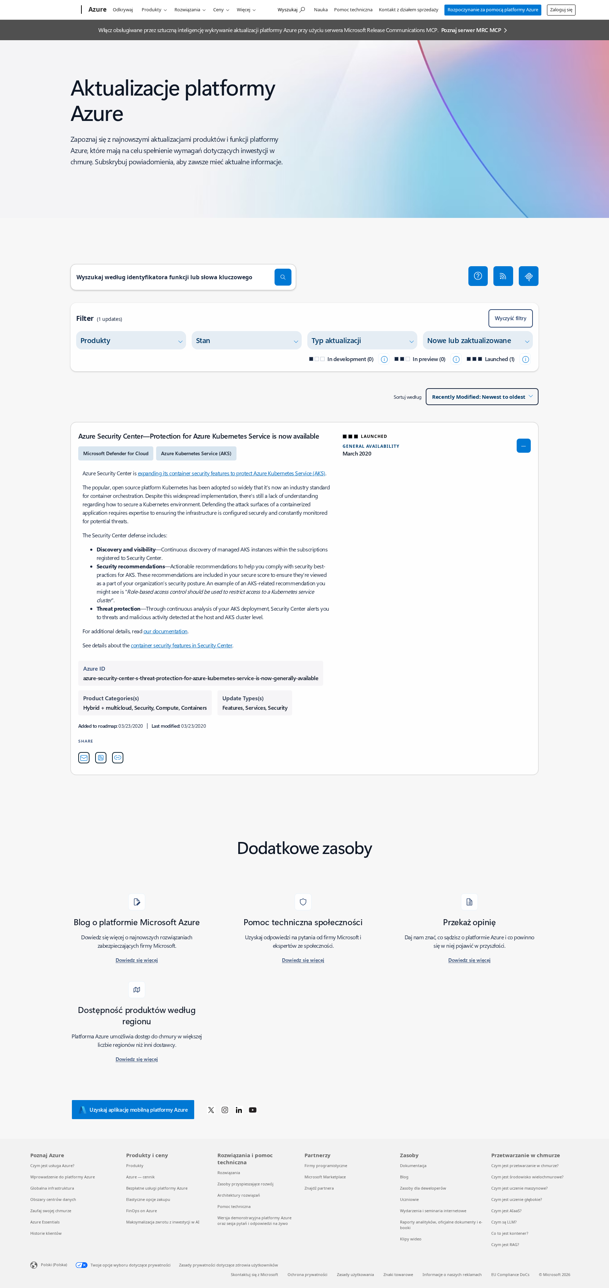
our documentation (165, 631)
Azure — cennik (140, 1176)
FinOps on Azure (141, 1210)
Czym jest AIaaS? (506, 1210)
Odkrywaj (123, 9)
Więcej (243, 9)
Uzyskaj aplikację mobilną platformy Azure (139, 1109)
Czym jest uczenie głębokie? (516, 1199)
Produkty (151, 9)
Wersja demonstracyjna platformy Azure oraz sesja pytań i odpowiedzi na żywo (254, 1220)
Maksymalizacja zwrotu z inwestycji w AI (162, 1222)
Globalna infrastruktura (52, 1188)
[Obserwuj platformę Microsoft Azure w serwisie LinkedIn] (239, 1109)
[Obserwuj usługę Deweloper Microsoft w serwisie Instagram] (225, 1109)
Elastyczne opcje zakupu (148, 1199)
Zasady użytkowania (355, 1274)
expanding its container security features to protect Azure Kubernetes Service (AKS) (231, 473)
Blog (404, 1176)
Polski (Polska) (54, 1264)
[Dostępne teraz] (525, 359)
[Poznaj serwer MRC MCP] (529, 276)
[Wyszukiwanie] (283, 277)
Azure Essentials (45, 1222)
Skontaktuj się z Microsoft (254, 1274)
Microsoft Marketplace (325, 1176)
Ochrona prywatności (307, 1274)
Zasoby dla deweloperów (423, 1188)
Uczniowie (409, 1199)
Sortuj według (408, 396)
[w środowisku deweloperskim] (384, 359)
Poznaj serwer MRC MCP (471, 29)
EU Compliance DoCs (510, 1274)
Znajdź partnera (319, 1188)
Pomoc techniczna (353, 9)
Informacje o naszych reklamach (452, 1274)
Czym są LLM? (504, 1222)
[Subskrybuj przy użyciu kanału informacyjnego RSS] (503, 276)
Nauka (321, 9)
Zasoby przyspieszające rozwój (245, 1183)
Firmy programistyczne (325, 1165)
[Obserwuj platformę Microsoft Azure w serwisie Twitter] (211, 1109)
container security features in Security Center (181, 645)
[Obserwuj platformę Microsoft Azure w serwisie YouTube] (252, 1109)
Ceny (218, 9)
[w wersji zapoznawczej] (456, 359)
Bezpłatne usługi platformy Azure (156, 1188)
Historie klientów (46, 1233)
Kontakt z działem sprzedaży (408, 9)
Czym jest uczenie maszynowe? (519, 1188)
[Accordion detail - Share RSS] (100, 757)
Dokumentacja (413, 1165)
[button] (478, 276)
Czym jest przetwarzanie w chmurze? (525, 1165)
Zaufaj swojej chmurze (50, 1210)
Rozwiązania (187, 9)
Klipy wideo (411, 1238)
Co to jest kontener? (509, 1233)
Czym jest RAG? (505, 1244)
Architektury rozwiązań (238, 1195)
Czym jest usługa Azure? (52, 1165)
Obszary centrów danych (53, 1199)
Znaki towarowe (398, 1274)
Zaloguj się (561, 9)
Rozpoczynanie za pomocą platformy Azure (493, 9)
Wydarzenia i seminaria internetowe (433, 1210)
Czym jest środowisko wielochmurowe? (527, 1176)
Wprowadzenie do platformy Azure (62, 1176)
